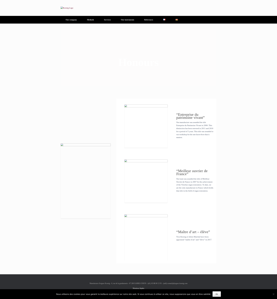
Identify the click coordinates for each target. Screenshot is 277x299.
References (148, 20)
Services (107, 20)
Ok (217, 294)
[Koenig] (67, 8)
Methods (90, 20)
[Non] (273, 294)
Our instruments (127, 20)
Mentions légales (138, 288)
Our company (71, 20)
